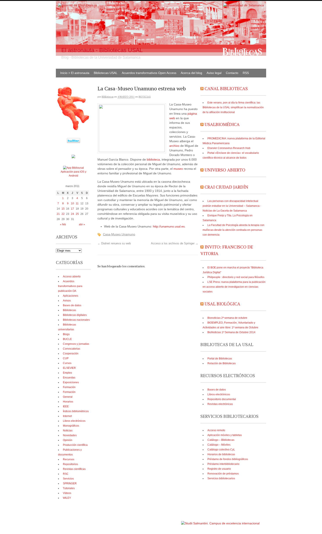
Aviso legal (214, 73)
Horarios (68, 401)
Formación (69, 387)
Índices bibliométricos (76, 411)
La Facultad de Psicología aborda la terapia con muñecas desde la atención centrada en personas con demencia (233, 230)
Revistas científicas (74, 469)
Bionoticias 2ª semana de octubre (227, 317)
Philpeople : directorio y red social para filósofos (235, 277)
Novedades (70, 435)
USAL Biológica (222, 304)
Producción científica (75, 444)
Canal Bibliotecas (226, 88)
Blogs (66, 334)
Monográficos (71, 425)
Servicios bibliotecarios (221, 478)
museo (178, 168)
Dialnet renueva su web (114, 243)
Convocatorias (71, 348)
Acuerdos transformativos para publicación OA (70, 286)
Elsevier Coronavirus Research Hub (228, 148)
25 (77, 213)
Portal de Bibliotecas (219, 358)
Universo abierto (225, 170)
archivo (174, 145)
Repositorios (70, 464)
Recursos (68, 459)
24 (72, 213)
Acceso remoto (216, 430)
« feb (63, 224)
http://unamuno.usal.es (169, 226)
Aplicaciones (70, 295)
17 (72, 208)
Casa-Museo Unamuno (119, 234)
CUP (66, 358)
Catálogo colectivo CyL (221, 449)
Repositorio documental (221, 399)
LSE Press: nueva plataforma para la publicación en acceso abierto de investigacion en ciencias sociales (234, 286)
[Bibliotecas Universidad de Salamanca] (73, 157)
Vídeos (67, 493)
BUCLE (67, 339)
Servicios (68, 478)
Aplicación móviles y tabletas (224, 435)
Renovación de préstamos (223, 473)
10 (72, 203)
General (68, 396)
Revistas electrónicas (220, 404)
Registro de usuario (219, 468)
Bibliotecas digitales (75, 315)
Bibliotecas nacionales (76, 319)
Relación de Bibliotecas (221, 363)
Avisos (67, 300)
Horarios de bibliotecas (221, 454)
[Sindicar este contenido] (201, 88)
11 (77, 203)
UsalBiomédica (222, 124)
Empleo (67, 372)
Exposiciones (71, 382)
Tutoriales (69, 488)
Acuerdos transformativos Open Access (149, 73)
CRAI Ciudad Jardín (226, 187)
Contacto (232, 73)
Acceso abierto (72, 276)
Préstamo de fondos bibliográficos (227, 459)
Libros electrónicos (218, 394)
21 (58, 213)
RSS (246, 73)
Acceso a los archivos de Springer (174, 243)
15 (63, 208)
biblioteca (153, 159)
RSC (66, 473)
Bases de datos (216, 389)
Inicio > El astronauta (74, 73)
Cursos (67, 363)
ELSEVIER (69, 367)
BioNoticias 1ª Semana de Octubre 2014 (231, 332)
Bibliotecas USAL (105, 73)
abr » (82, 224)
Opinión (67, 440)
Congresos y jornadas (76, 343)
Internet (67, 416)
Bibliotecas (107, 96)
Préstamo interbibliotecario (223, 464)
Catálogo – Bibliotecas (220, 439)
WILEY (67, 497)
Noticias (145, 96)
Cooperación (70, 353)
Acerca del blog (191, 73)
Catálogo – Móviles (218, 444)
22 (63, 213)
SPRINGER (70, 483)
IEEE (66, 406)
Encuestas (69, 377)
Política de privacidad (167, 521)
